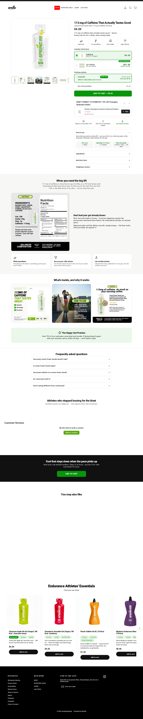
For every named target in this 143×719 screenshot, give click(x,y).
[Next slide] (139, 628)
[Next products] (129, 103)
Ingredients (80, 154)
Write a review (71, 433)
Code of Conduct (13, 704)
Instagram (11, 701)
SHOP (57, 7)
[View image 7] (63, 80)
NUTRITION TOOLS (67, 7)
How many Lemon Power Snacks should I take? (50, 359)
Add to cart (23, 652)
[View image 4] (38, 80)
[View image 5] (46, 80)
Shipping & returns (83, 167)
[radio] (76, 77)
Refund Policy (12, 689)
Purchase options (80, 72)
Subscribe (81, 77)
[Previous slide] (3, 628)
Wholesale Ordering (14, 680)
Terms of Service (13, 692)
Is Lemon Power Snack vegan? (44, 366)
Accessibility (12, 686)
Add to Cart (71, 474)
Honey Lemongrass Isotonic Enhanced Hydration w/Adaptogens (102, 109)
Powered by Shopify (80, 711)
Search (10, 695)
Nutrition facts (81, 160)
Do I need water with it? (41, 379)
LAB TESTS (84, 7)
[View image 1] (14, 80)
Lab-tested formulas (122, 123)
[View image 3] (30, 80)
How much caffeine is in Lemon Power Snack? (50, 372)
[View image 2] (22, 80)
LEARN (76, 7)
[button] (103, 86)
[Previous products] (124, 103)
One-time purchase (84, 86)
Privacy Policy (12, 683)
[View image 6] (55, 80)
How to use (80, 132)
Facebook (11, 698)
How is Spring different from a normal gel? (49, 386)
